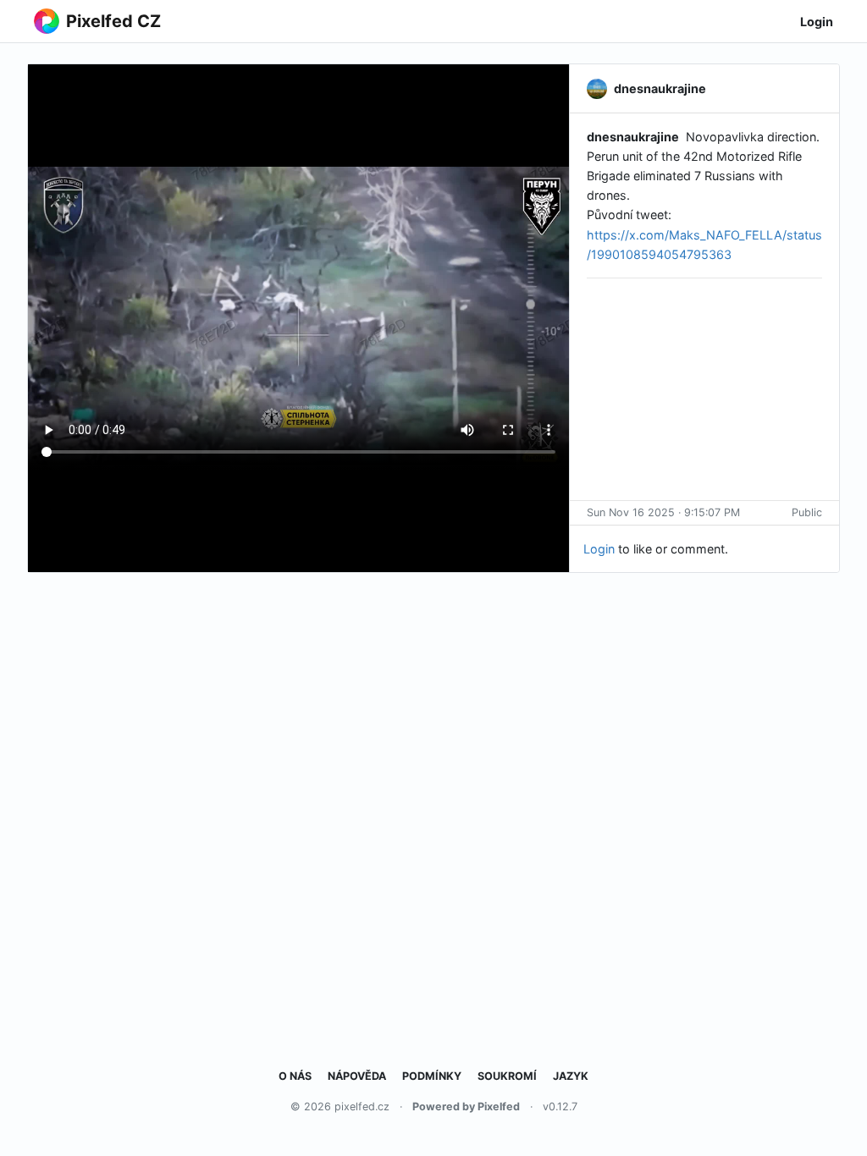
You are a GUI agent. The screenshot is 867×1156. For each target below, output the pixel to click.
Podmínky (431, 1076)
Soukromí (507, 1076)
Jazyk (570, 1076)
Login (816, 21)
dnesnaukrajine (633, 136)
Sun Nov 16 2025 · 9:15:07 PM (663, 512)
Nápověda (357, 1076)
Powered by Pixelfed (466, 1106)
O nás (295, 1076)
